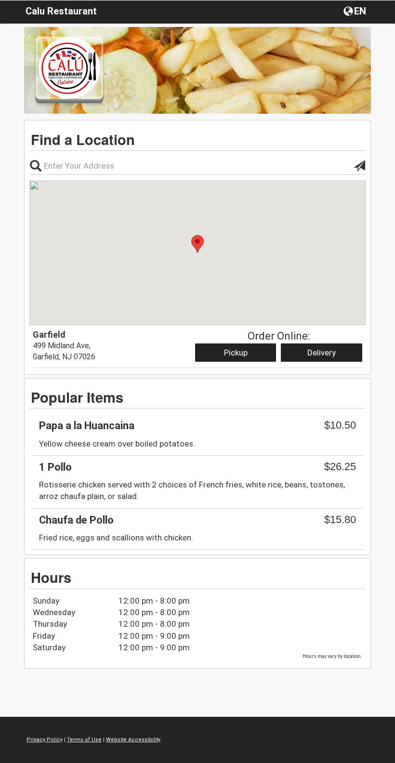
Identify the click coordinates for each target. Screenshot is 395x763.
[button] (355, 10)
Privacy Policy (44, 740)
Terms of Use (84, 740)
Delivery (321, 352)
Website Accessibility (133, 740)
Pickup (236, 352)
